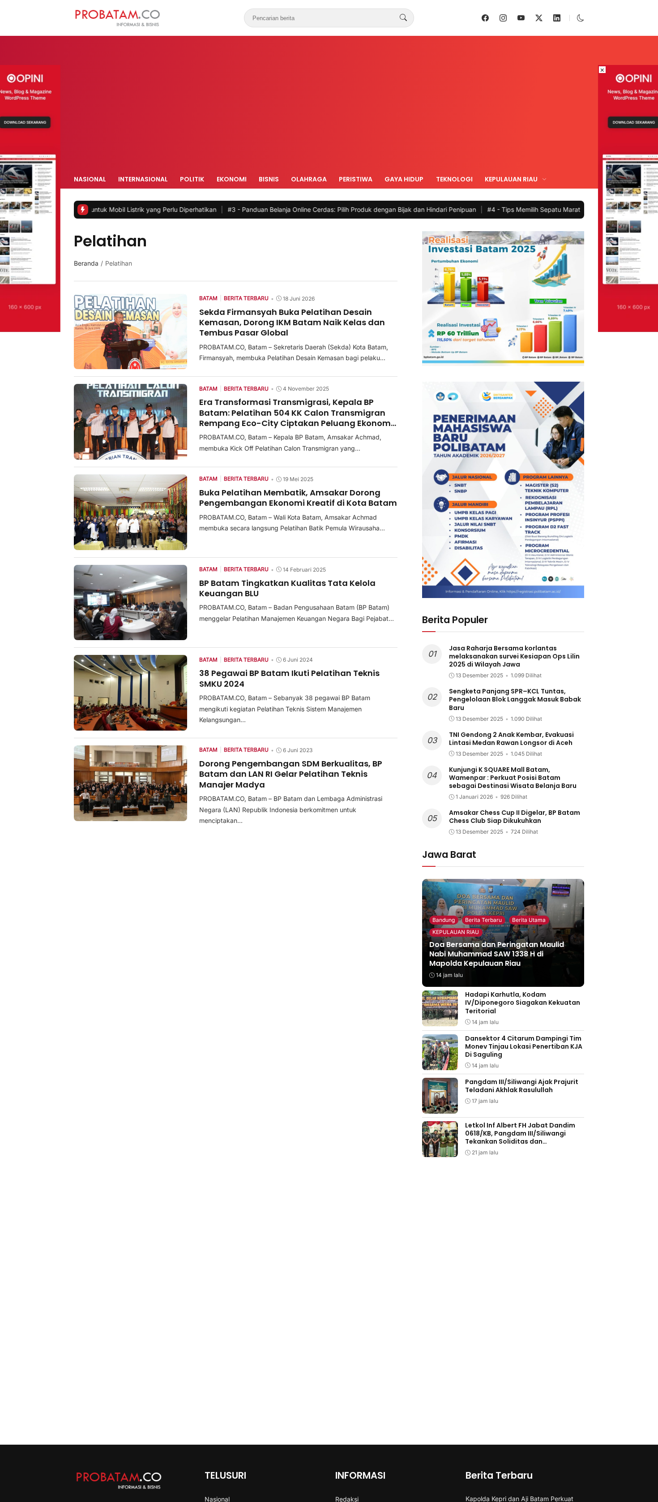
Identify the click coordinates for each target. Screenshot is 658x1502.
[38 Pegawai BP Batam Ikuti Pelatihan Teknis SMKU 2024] (130, 724)
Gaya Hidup (404, 179)
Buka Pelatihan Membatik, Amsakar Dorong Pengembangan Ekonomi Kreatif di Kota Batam (298, 497)
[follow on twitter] (539, 18)
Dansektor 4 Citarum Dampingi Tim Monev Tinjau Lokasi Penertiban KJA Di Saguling (523, 1046)
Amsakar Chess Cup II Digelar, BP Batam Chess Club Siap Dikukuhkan (514, 816)
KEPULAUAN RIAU (455, 932)
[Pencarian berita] (403, 17)
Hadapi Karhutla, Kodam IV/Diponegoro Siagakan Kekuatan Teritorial (522, 1002)
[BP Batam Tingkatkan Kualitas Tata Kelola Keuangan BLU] (130, 633)
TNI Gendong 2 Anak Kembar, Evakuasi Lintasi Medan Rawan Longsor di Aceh (511, 738)
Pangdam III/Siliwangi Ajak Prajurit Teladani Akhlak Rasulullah (521, 1085)
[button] (580, 17)
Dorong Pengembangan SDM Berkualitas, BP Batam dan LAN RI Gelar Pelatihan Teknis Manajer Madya (290, 774)
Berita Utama (529, 920)
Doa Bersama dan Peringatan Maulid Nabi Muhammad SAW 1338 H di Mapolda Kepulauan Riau (496, 953)
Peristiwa (355, 179)
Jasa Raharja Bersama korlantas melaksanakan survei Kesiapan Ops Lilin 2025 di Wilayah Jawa (514, 656)
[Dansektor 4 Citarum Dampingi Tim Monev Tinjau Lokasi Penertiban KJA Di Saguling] (440, 1063)
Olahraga (309, 179)
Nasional (90, 179)
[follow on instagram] (503, 18)
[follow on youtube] (521, 18)
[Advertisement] (329, 106)
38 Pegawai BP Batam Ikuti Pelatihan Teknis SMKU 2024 (289, 678)
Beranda (86, 263)
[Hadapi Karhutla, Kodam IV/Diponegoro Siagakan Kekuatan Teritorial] (440, 1020)
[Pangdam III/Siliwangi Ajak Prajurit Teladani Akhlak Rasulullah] (440, 1107)
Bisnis (269, 179)
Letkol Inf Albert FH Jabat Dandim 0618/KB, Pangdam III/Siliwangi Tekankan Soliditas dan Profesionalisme (520, 1137)
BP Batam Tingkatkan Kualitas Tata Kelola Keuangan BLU (287, 588)
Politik (192, 179)
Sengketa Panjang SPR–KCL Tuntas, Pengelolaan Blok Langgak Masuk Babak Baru (515, 699)
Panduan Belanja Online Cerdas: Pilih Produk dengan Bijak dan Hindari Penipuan (288, 209)
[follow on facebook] (485, 18)
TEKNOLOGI (454, 179)
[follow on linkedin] (556, 18)
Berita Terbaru (483, 920)
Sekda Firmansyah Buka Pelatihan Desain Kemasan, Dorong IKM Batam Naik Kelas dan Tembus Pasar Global (292, 322)
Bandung (443, 920)
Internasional (143, 179)
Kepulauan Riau (511, 179)
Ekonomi (232, 179)
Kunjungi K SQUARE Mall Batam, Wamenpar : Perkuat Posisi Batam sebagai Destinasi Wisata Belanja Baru (513, 777)
